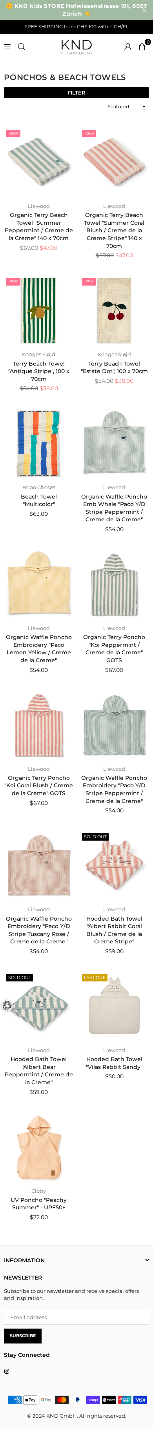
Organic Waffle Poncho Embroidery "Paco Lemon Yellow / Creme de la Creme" (39, 648)
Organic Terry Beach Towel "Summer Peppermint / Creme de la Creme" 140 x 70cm (39, 226)
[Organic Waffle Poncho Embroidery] (38, 584)
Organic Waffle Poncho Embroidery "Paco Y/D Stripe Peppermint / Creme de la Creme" (114, 789)
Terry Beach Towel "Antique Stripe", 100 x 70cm (38, 371)
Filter (76, 92)
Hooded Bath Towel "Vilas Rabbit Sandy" (114, 1063)
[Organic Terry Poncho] (114, 584)
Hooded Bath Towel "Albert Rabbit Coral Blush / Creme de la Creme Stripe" (114, 930)
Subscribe (23, 1335)
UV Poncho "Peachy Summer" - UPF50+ (39, 1203)
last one (95, 977)
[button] (142, 46)
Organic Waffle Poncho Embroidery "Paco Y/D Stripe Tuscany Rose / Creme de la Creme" (39, 930)
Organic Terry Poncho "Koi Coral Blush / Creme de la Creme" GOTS (38, 785)
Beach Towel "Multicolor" (39, 500)
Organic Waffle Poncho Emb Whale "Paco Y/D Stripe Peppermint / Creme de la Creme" (114, 508)
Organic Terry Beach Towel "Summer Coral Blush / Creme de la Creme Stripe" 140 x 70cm (114, 230)
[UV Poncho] (38, 1146)
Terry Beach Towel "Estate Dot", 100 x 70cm (114, 367)
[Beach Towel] (38, 443)
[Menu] (7, 46)
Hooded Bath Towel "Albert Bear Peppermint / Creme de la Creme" (39, 1071)
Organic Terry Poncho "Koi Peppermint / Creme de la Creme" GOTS (114, 648)
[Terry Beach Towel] (38, 310)
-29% (13, 133)
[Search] (22, 46)
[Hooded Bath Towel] (114, 865)
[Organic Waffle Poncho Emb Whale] (114, 443)
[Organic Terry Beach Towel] (38, 162)
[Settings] (128, 46)
